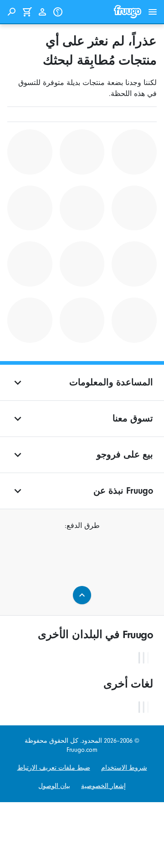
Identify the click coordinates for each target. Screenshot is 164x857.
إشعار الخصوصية (103, 786)
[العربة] (27, 12)
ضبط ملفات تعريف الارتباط (53, 768)
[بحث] (11, 12)
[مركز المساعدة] (58, 12)
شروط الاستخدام (124, 768)
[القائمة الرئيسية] (152, 12)
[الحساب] (42, 12)
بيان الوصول (54, 786)
